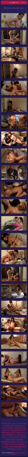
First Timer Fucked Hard (14, 62)
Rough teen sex (14, 299)
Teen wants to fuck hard (14, 383)
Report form (23, 452)
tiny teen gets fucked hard (14, 79)
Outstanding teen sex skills (14, 147)
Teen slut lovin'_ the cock (14, 316)
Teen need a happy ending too (14, 113)
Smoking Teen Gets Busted (14, 231)
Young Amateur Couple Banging (14, 265)
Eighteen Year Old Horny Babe (14, 164)
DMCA (18, 452)
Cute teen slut (14, 180)
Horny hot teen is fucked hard (14, 197)
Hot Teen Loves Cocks (14, 45)
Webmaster (14, 453)
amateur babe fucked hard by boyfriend (14, 130)
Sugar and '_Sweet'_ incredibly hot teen (14, 400)
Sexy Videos (14, 2)
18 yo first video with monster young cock (14, 350)
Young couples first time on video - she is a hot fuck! (14, 28)
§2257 (14, 452)
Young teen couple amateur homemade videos (14, 214)
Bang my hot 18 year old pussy (14, 333)
